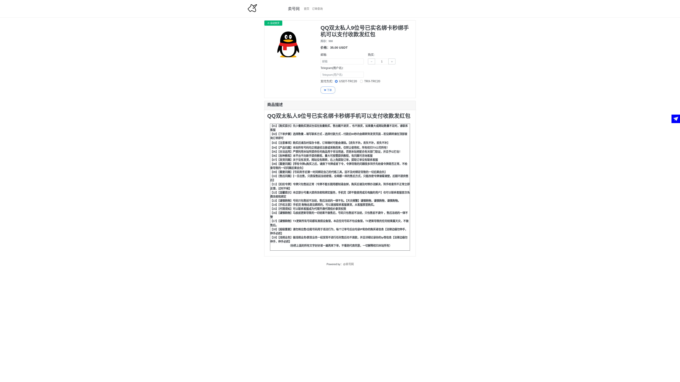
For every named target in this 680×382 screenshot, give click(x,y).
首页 (306, 8)
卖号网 (294, 9)
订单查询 (317, 8)
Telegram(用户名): (332, 68)
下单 (328, 89)
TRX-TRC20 (372, 81)
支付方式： (328, 81)
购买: (371, 54)
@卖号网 (348, 264)
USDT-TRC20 (348, 81)
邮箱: (324, 54)
